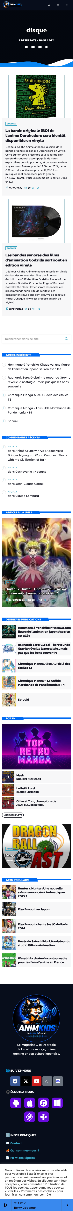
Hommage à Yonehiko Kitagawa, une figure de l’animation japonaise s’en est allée (44, 631)
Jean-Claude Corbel (29, 484)
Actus (10, 582)
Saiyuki (13, 421)
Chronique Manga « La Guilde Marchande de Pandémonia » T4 (41, 682)
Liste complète (13, 815)
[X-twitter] (26, 1081)
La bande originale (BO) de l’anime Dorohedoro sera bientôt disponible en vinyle (35, 136)
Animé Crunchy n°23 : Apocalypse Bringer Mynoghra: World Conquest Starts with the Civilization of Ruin (37, 455)
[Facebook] (15, 1081)
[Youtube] (36, 1081)
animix (12, 446)
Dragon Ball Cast (19, 855)
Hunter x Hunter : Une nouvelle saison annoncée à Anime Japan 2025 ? (36, 591)
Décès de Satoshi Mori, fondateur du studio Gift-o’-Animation (44, 943)
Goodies (11, 123)
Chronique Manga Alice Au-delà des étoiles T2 (44, 665)
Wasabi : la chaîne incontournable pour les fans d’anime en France (42, 960)
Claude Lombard (27, 496)
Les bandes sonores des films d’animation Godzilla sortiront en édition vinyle (36, 260)
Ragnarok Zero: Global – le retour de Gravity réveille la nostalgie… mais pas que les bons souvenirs (39, 382)
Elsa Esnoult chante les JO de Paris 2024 (43, 926)
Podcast (12, 848)
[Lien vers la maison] (12, 5)
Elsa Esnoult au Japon (33, 909)
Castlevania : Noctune (30, 471)
